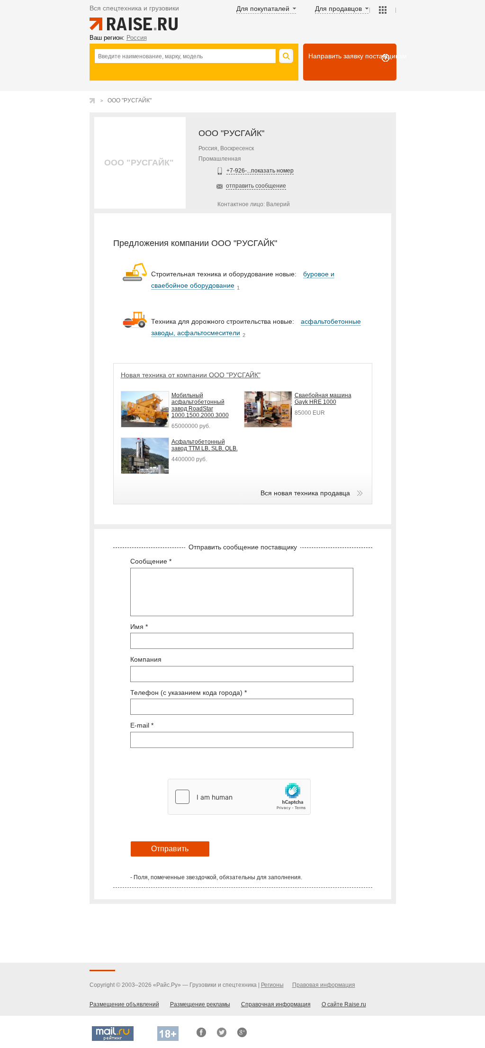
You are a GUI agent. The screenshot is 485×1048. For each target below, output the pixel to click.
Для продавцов (338, 8)
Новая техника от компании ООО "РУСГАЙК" (190, 375)
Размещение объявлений (124, 1004)
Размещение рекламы (200, 1004)
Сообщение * (150, 561)
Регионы (272, 985)
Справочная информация (276, 1004)
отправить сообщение (256, 185)
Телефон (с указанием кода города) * (188, 692)
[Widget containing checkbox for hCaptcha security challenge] (239, 797)
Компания (146, 659)
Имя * (139, 626)
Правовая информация (323, 985)
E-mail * (141, 725)
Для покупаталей (262, 8)
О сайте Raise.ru (344, 1004)
